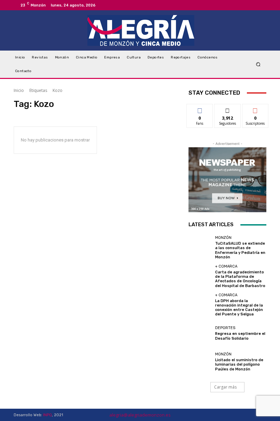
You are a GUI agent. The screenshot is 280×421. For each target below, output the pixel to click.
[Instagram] (253, 5)
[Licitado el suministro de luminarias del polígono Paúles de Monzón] (200, 362)
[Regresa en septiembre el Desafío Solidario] (200, 333)
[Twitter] (261, 5)
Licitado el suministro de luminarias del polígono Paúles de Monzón (239, 364)
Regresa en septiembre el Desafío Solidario (240, 335)
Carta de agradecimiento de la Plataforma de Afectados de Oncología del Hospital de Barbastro (240, 279)
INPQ (47, 415)
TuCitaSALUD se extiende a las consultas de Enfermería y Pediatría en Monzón (240, 250)
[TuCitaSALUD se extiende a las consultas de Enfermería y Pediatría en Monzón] (200, 247)
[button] (258, 64)
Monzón (223, 238)
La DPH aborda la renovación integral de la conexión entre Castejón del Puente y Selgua (239, 308)
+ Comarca (226, 266)
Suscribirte (255, 109)
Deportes (225, 328)
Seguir (227, 109)
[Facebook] (244, 5)
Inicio (19, 90)
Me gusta (200, 109)
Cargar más (225, 387)
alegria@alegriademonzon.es (140, 415)
